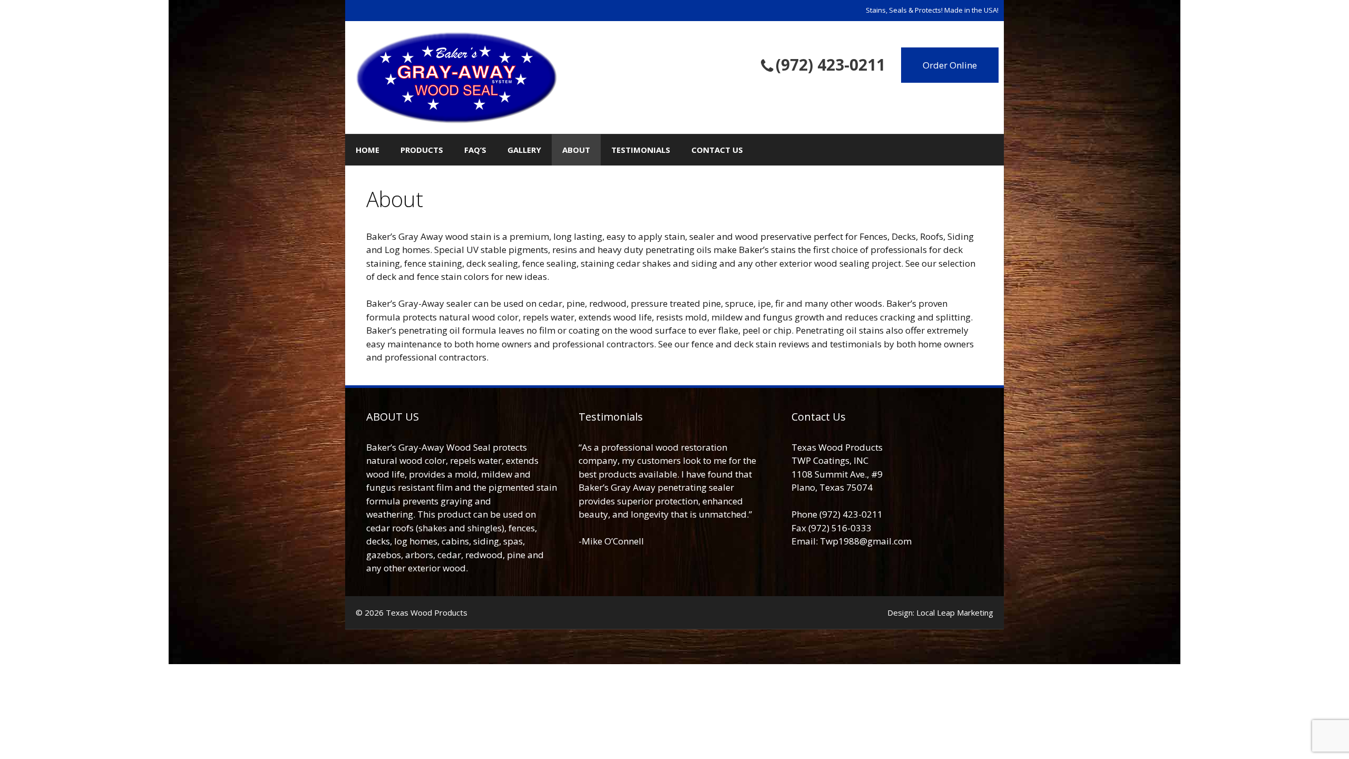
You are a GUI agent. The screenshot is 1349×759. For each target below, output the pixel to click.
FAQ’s (475, 149)
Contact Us (717, 149)
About (576, 149)
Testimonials (640, 149)
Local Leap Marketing (954, 612)
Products (421, 149)
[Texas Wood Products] (456, 76)
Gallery (524, 149)
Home (367, 149)
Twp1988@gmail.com (866, 541)
